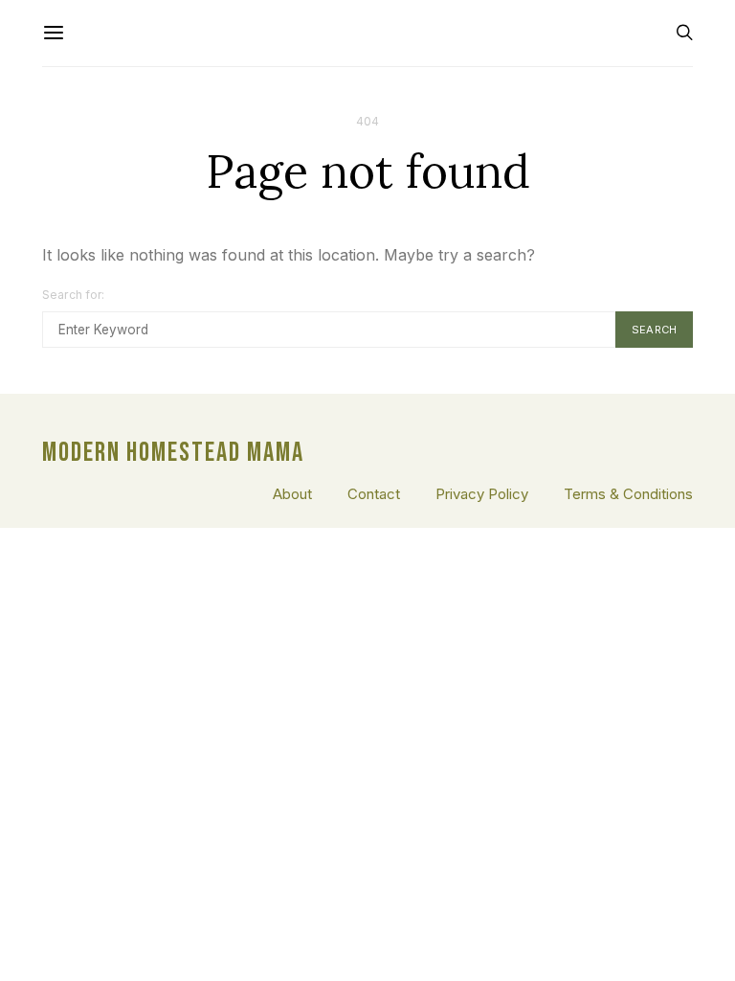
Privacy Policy (481, 494)
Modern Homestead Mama (173, 453)
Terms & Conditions (628, 494)
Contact (373, 494)
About (292, 494)
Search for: (73, 294)
